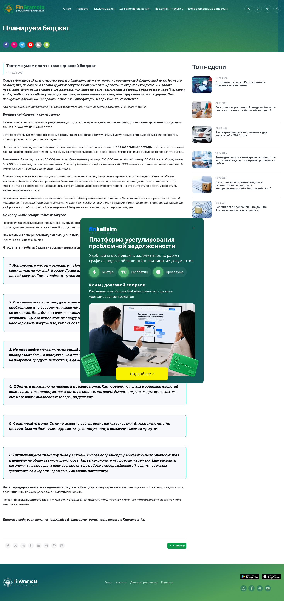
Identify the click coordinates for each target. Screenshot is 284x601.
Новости (82, 8)
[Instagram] (62, 546)
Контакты (167, 582)
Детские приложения (143, 582)
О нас (67, 8)
